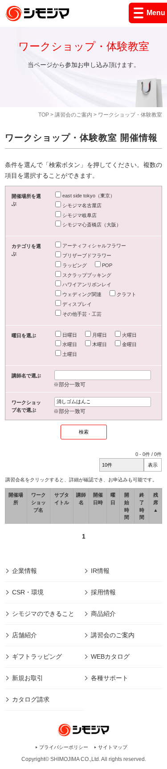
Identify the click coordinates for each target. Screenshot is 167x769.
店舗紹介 (24, 635)
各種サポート (109, 677)
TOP (43, 115)
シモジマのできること (43, 613)
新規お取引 (27, 677)
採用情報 (103, 592)
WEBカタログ (110, 656)
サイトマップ (112, 747)
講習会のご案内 (73, 115)
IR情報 (100, 570)
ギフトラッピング (37, 656)
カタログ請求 (30, 699)
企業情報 (24, 570)
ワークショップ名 (38, 502)
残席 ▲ (155, 502)
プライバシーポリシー (63, 747)
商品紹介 (103, 613)
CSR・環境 (28, 592)
